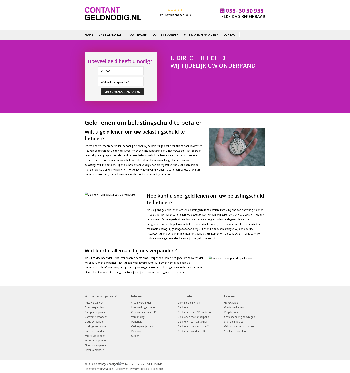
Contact (230, 34)
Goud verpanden (94, 321)
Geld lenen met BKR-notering (195, 312)
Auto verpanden (94, 302)
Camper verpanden (96, 312)
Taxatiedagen (137, 34)
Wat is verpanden (165, 34)
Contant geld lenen (189, 302)
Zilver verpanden (94, 350)
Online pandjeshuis (142, 326)
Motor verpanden (95, 335)
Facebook (157, 368)
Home (89, 34)
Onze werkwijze (109, 34)
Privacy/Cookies (139, 368)
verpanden (157, 258)
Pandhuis (136, 321)
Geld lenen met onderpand (193, 317)
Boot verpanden (94, 307)
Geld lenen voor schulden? (193, 326)
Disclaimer (121, 368)
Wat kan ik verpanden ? (201, 34)
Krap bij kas (231, 312)
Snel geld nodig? (233, 321)
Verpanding (137, 317)
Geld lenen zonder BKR (191, 331)
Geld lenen (184, 307)
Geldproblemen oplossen (239, 326)
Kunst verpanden (95, 331)
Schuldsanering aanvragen (239, 317)
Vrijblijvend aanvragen (122, 92)
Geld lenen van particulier (192, 321)
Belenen (136, 331)
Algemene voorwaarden (99, 368)
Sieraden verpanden (96, 345)
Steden (135, 335)
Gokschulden (231, 302)
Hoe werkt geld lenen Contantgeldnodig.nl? (143, 310)
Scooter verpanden (96, 340)
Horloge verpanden (96, 326)
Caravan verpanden (96, 317)
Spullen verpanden (235, 331)
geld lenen (174, 160)
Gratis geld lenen (234, 307)
